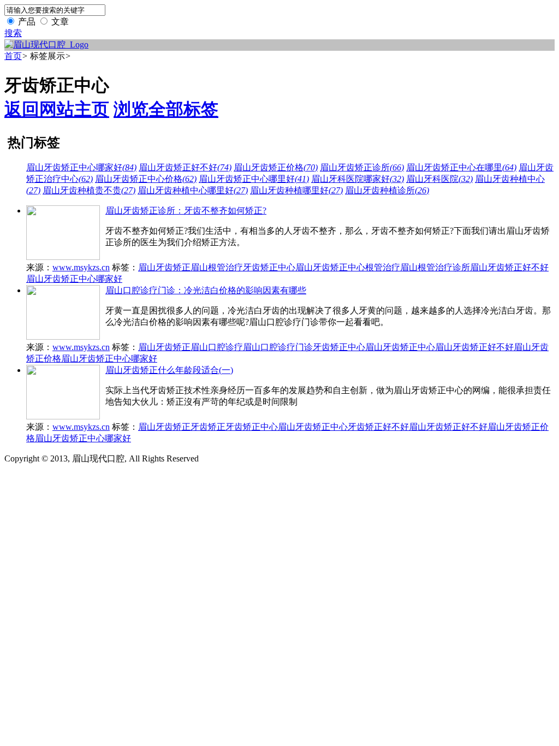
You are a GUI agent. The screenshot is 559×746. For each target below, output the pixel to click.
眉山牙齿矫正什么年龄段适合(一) (169, 370)
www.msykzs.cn (81, 267)
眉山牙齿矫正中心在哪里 (461, 167)
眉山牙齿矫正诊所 (362, 167)
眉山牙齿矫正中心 (330, 267)
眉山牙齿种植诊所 (387, 190)
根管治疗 (382, 267)
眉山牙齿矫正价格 (276, 167)
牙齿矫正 (208, 426)
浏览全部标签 (166, 109)
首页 (13, 56)
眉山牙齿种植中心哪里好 (193, 190)
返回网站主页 (56, 109)
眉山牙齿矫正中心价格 (146, 178)
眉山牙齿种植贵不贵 (89, 190)
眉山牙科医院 (439, 178)
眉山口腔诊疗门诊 (278, 347)
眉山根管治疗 (217, 267)
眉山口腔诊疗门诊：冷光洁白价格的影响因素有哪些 (205, 290)
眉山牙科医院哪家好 (357, 178)
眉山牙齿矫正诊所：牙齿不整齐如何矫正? (185, 210)
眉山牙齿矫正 (164, 267)
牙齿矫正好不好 (378, 426)
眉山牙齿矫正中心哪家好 (81, 167)
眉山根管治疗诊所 (435, 267)
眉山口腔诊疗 (217, 347)
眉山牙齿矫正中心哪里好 (254, 178)
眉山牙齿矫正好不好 (185, 167)
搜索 (13, 33)
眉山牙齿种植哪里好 (296, 190)
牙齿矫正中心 (269, 267)
